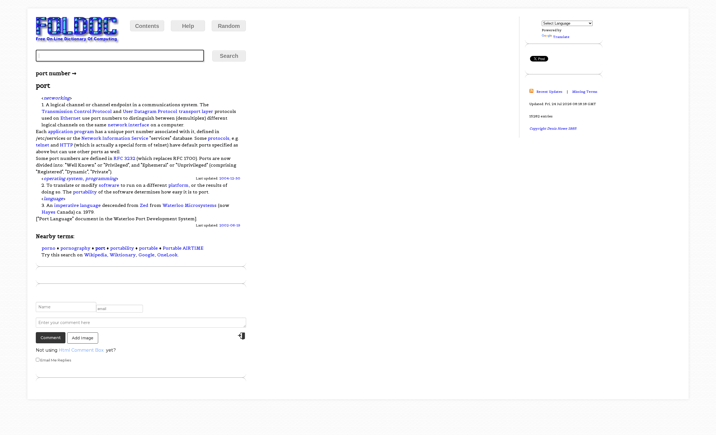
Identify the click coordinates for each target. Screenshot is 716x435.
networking (57, 98)
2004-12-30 (229, 178)
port (100, 248)
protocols (218, 138)
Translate (561, 37)
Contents (147, 26)
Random (229, 26)
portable (148, 248)
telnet (42, 145)
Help (188, 26)
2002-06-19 (229, 225)
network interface (128, 124)
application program (71, 131)
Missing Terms (584, 91)
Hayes (48, 212)
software (109, 185)
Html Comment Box (81, 350)
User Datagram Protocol (150, 111)
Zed (144, 205)
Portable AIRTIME (183, 248)
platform (178, 185)
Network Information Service (114, 138)
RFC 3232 (124, 158)
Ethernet (70, 118)
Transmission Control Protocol (77, 111)
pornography (75, 248)
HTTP (66, 145)
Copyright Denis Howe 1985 (552, 128)
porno (48, 248)
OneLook (167, 254)
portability (85, 192)
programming (100, 178)
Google (146, 254)
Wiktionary (123, 254)
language (53, 198)
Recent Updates (549, 91)
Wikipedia (95, 254)
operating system (63, 178)
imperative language (77, 205)
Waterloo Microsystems (189, 205)
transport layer (196, 111)
